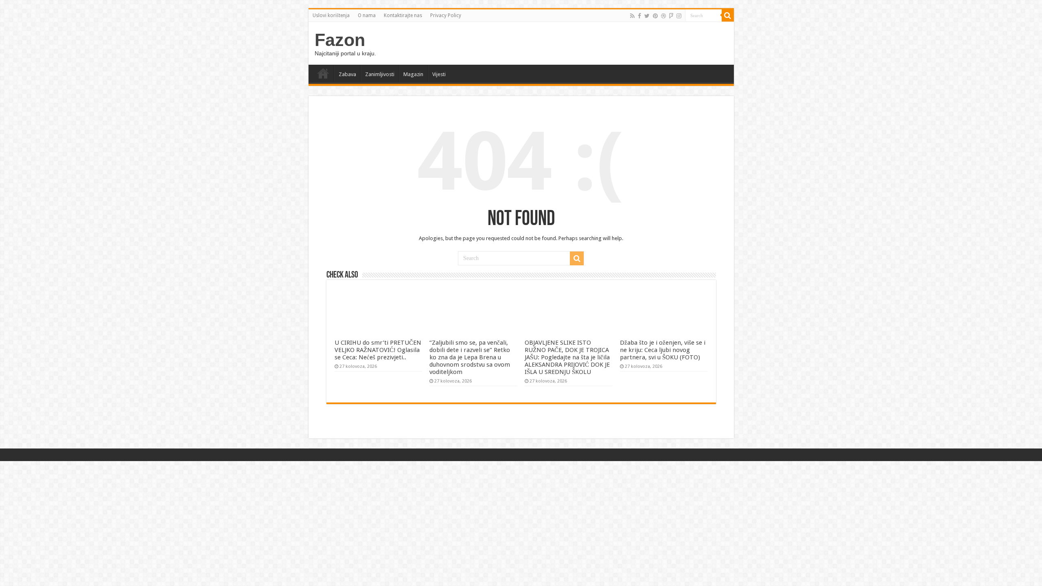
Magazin (413, 74)
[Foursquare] (671, 16)
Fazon (340, 40)
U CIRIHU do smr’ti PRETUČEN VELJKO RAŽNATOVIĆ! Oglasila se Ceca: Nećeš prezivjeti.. (378, 350)
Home (323, 73)
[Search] (728, 15)
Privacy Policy (445, 15)
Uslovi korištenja (331, 15)
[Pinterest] (655, 16)
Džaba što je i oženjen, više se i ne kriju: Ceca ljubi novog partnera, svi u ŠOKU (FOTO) (662, 350)
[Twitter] (647, 16)
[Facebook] (639, 16)
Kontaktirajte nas (403, 15)
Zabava (347, 74)
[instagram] (679, 16)
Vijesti (439, 74)
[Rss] (632, 16)
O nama (367, 15)
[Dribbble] (663, 16)
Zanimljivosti (379, 74)
